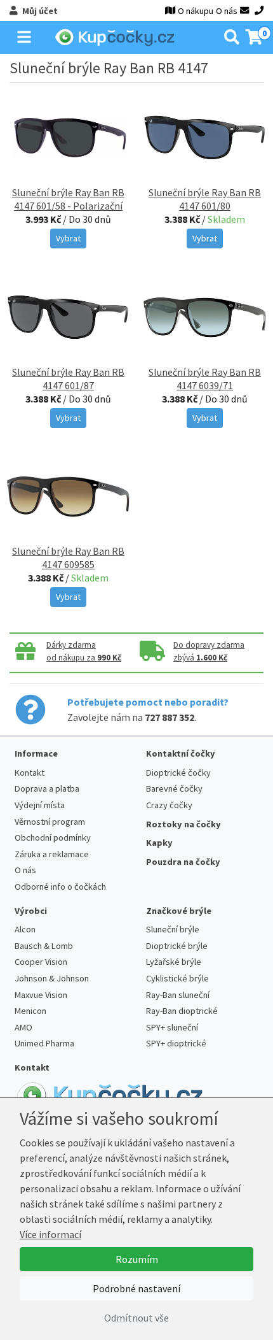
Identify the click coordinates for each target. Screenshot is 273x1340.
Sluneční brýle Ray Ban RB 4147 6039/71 (205, 379)
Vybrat (68, 238)
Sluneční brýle (172, 929)
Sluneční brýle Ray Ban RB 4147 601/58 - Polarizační (68, 199)
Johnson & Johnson (52, 978)
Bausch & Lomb (44, 946)
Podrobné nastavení (136, 1288)
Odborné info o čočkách (60, 886)
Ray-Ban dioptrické (182, 1010)
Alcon (25, 929)
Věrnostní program (50, 821)
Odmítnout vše (136, 1317)
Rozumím (137, 1259)
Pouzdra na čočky (183, 861)
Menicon (30, 1010)
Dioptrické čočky (178, 772)
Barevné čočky (174, 788)
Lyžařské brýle (173, 961)
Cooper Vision (41, 961)
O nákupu (195, 11)
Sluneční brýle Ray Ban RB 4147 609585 (68, 558)
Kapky (159, 842)
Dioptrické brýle (177, 946)
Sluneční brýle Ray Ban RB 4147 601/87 (68, 379)
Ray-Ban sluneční (178, 995)
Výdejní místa (40, 805)
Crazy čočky (169, 805)
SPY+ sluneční (172, 1027)
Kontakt (29, 772)
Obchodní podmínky (53, 837)
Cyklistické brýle (177, 978)
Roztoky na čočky (183, 824)
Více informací (50, 1234)
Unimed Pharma (44, 1043)
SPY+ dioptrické (176, 1043)
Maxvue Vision (41, 995)
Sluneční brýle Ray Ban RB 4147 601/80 (205, 199)
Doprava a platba (47, 788)
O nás (226, 11)
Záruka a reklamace (52, 854)
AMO (23, 1027)
